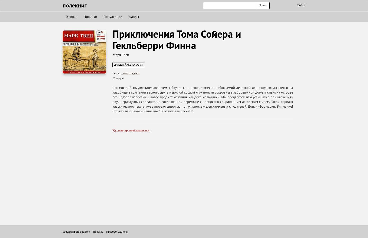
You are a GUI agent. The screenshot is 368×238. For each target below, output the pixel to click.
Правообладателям (117, 232)
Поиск (263, 5)
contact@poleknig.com (76, 232)
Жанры (133, 16)
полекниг (75, 5)
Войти (301, 5)
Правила (98, 232)
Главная (71, 16)
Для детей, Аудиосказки (128, 64)
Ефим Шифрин (130, 73)
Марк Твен (120, 55)
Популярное (113, 16)
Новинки (90, 16)
